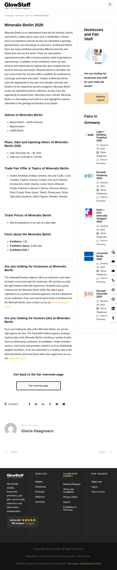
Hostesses (40, 486)
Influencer (40, 496)
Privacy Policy (70, 497)
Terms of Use (98, 491)
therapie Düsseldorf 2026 (102, 294)
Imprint (66, 502)
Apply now (96, 481)
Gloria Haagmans (37, 431)
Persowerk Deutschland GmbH (84, 563)
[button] (23, 521)
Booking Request (71, 484)
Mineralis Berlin (42, 16)
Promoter (39, 491)
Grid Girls (40, 502)
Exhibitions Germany (24, 16)
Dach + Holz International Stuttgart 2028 (103, 216)
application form (17, 358)
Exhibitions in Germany (69, 508)
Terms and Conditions (68, 490)
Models (39, 481)
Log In (94, 486)
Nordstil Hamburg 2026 (101, 175)
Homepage (9, 16)
